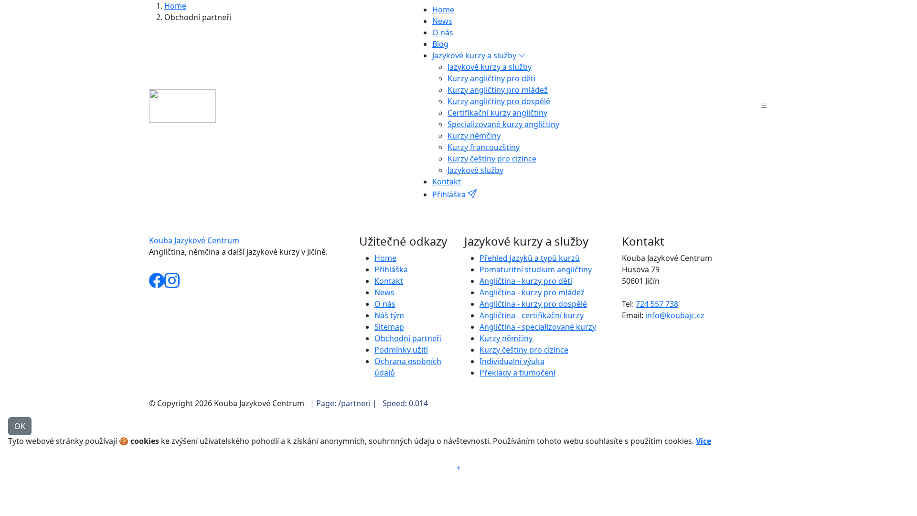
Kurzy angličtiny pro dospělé (499, 101)
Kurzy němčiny (474, 135)
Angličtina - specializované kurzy (538, 327)
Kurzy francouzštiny (484, 147)
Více (703, 441)
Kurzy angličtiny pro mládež (498, 90)
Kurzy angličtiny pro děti (491, 78)
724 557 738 (657, 304)
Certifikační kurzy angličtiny (497, 113)
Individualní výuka (512, 361)
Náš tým (389, 315)
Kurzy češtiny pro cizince (492, 158)
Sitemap (389, 327)
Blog (440, 44)
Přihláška (450, 194)
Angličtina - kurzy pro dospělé (533, 304)
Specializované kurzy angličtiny (503, 124)
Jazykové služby (475, 170)
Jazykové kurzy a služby (490, 67)
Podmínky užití (401, 349)
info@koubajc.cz (674, 315)
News (442, 21)
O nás (442, 32)
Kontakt (446, 181)
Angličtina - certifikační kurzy (532, 315)
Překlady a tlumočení (517, 372)
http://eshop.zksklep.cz (194, 265)
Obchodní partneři (408, 338)
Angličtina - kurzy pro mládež (532, 292)
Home (443, 9)
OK (19, 426)
